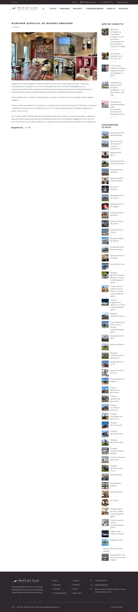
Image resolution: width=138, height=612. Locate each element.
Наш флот (77, 8)
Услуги (53, 8)
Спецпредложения (94, 8)
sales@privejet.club (101, 585)
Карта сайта (77, 593)
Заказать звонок (122, 2)
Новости (111, 8)
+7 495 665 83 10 (107, 2)
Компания (64, 8)
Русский (14, 2)
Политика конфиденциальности (47, 607)
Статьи (75, 589)
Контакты (123, 8)
